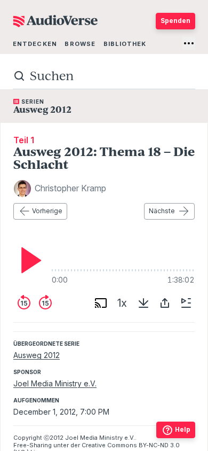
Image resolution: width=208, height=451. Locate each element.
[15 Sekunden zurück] (24, 303)
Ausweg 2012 (36, 355)
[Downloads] (143, 303)
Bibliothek (125, 44)
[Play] (28, 260)
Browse (80, 44)
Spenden (175, 21)
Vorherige (47, 211)
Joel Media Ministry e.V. (55, 383)
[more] (188, 43)
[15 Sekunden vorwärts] (45, 303)
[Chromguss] (100, 303)
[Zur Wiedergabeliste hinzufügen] (186, 303)
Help (182, 429)
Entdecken (35, 44)
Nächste (162, 211)
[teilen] (164, 303)
